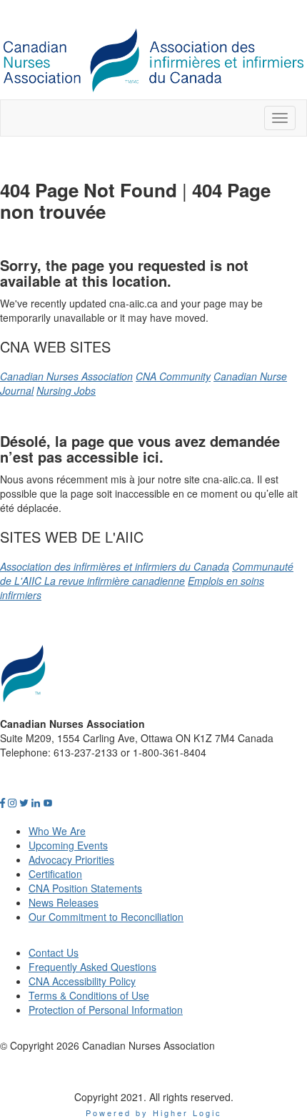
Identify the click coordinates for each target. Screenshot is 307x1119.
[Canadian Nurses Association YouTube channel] (48, 802)
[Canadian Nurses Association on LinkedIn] (35, 802)
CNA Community (173, 376)
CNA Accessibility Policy (82, 981)
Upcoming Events (68, 845)
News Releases (64, 902)
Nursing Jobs (66, 390)
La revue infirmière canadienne (114, 580)
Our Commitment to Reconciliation (106, 917)
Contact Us (54, 952)
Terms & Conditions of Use (89, 995)
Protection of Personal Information (106, 1009)
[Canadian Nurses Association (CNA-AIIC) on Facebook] (2, 802)
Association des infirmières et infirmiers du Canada (114, 566)
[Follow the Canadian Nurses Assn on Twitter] (24, 802)
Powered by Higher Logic (154, 1112)
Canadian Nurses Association (66, 376)
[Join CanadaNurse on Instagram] (12, 802)
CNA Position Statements (85, 888)
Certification (55, 874)
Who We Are (57, 831)
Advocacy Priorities (71, 859)
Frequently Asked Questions (92, 967)
